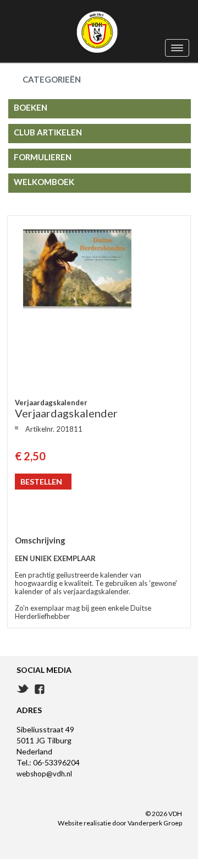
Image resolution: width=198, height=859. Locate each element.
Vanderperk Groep (155, 823)
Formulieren (43, 157)
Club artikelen (48, 132)
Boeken (30, 107)
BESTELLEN (41, 481)
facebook (40, 689)
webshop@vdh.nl (44, 773)
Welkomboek (44, 182)
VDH (98, 32)
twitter (22, 688)
